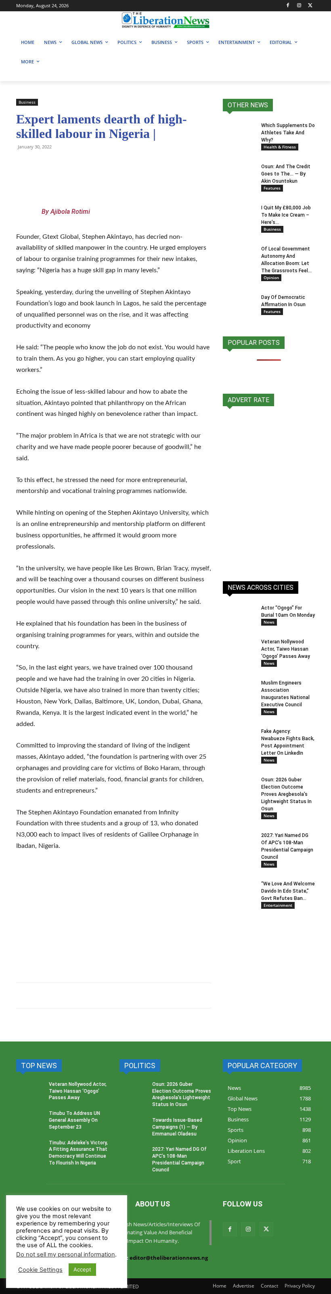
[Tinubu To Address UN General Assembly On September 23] (30, 1121)
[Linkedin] (117, 165)
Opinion (271, 277)
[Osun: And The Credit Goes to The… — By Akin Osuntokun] (239, 173)
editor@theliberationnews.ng (169, 1257)
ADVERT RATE (248, 400)
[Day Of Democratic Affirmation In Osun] (239, 305)
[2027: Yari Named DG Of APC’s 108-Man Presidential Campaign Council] (239, 843)
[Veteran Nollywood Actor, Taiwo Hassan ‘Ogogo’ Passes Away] (239, 649)
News (269, 622)
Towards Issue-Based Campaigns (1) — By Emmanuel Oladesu (177, 1127)
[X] (310, 5)
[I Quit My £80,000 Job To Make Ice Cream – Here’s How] (239, 213)
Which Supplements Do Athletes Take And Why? (288, 133)
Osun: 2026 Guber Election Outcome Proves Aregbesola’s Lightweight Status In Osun (286, 794)
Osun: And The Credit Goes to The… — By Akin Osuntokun (285, 174)
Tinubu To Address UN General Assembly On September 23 (74, 1120)
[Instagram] (299, 5)
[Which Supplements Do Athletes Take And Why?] (239, 136)
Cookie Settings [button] (40, 1269)
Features (272, 188)
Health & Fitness (280, 147)
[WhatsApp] (24, 165)
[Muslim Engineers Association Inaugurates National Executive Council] (239, 690)
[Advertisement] (114, 918)
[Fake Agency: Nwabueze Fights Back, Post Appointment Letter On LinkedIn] (239, 739)
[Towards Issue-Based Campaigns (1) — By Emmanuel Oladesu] (133, 1128)
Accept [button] (82, 1269)
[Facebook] (288, 5)
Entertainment (278, 905)
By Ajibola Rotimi (66, 211)
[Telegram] (43, 165)
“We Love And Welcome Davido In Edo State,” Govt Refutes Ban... (288, 891)
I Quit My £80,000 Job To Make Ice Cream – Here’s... (286, 215)
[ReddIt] (98, 165)
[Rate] (269, 489)
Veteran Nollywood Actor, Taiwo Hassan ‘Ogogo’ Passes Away (285, 649)
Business (27, 102)
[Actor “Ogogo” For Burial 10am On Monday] (239, 612)
